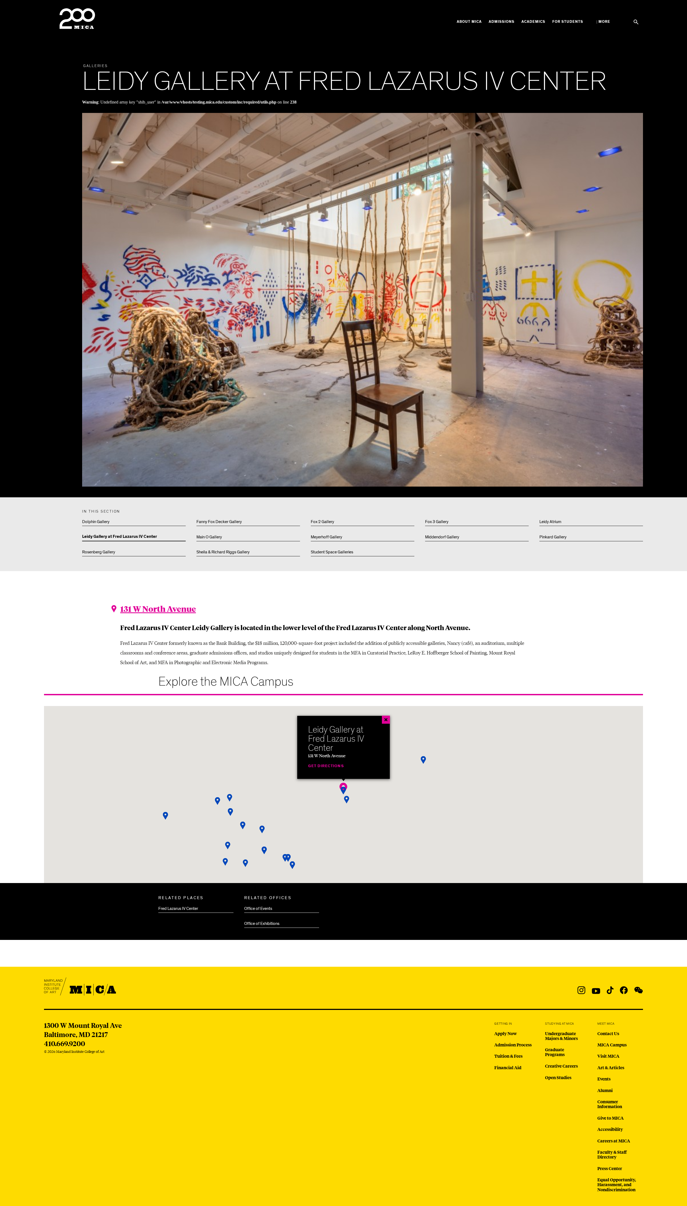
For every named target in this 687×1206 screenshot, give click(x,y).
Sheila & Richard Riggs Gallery (223, 552)
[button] (228, 846)
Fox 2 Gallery (322, 521)
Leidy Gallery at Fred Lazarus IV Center (119, 536)
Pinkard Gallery (553, 537)
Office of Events (258, 908)
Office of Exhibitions (261, 923)
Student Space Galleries (332, 552)
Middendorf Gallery (442, 537)
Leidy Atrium (550, 521)
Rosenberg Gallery (98, 552)
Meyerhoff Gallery (326, 537)
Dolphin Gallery (95, 521)
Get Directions (326, 765)
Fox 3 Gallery (436, 521)
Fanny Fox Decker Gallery (219, 521)
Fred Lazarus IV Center (178, 908)
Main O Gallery (209, 537)
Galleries (95, 66)
